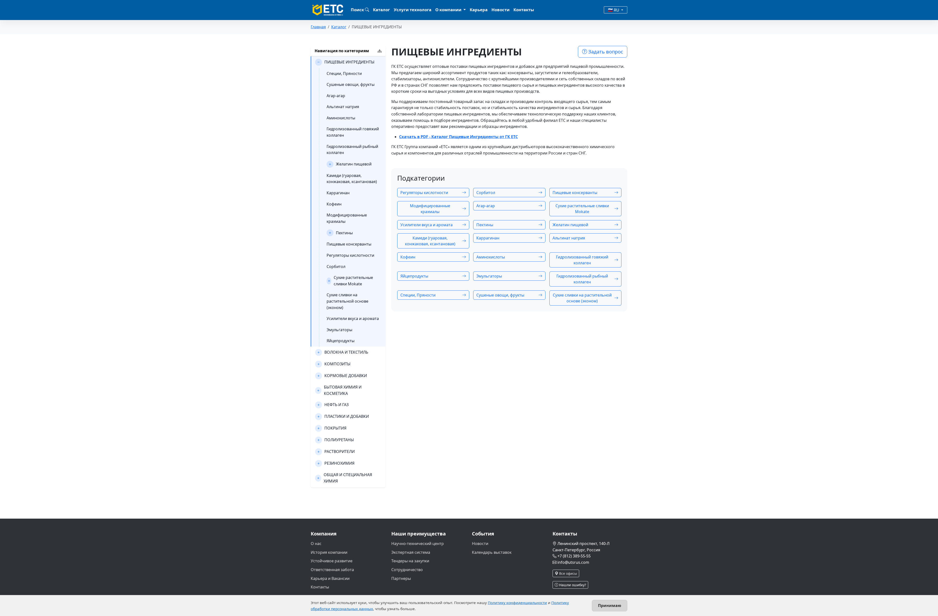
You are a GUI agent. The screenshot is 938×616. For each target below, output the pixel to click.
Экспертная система (410, 552)
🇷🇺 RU (614, 10)
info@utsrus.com (573, 562)
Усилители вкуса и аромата (353, 318)
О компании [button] (448, 9)
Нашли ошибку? (572, 585)
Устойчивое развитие (331, 561)
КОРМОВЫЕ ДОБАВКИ (345, 375)
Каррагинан (338, 192)
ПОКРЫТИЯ (335, 428)
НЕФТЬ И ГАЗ (336, 404)
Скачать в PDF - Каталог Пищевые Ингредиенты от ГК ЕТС (458, 136)
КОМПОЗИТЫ (337, 364)
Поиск (358, 9)
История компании (329, 552)
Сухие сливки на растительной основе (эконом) (347, 301)
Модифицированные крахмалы (347, 218)
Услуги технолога (412, 9)
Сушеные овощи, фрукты (350, 84)
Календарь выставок (492, 552)
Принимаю (609, 605)
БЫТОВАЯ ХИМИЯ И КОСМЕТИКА (343, 390)
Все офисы (567, 573)
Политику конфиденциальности (517, 602)
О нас (316, 543)
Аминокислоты (341, 118)
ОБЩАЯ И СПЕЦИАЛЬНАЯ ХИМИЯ (348, 478)
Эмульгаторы (339, 329)
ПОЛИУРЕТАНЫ (339, 439)
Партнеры (401, 578)
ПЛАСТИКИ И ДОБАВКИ (346, 416)
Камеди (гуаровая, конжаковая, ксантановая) (352, 179)
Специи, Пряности (344, 73)
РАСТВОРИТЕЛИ (339, 451)
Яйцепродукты (340, 340)
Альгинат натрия (343, 106)
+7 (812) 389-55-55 (574, 556)
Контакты (523, 9)
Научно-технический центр (417, 543)
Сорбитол (336, 266)
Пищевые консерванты (349, 244)
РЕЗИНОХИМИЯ (339, 463)
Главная (318, 27)
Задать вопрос (605, 51)
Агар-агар (336, 95)
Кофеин (334, 204)
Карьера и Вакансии (330, 578)
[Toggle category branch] (318, 62)
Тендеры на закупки (410, 561)
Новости (500, 9)
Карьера (479, 9)
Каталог (381, 9)
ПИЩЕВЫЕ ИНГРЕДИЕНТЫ (349, 62)
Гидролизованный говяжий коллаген (353, 132)
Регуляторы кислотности (350, 255)
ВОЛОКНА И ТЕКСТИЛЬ (346, 352)
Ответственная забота (332, 569)
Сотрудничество (407, 569)
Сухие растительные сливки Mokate (353, 281)
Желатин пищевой (354, 164)
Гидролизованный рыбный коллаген (352, 149)
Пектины (344, 233)
